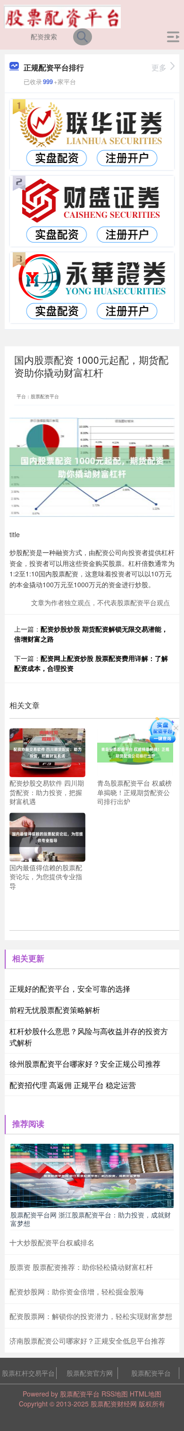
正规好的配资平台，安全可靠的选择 (69, 988)
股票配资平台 (151, 1373)
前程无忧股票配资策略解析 (54, 1009)
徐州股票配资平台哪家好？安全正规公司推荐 (84, 1063)
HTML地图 (145, 1393)
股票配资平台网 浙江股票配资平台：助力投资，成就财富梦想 (90, 1219)
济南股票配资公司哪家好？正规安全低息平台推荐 (87, 1340)
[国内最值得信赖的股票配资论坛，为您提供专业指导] (47, 835)
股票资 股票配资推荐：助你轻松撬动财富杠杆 (81, 1267)
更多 (159, 67)
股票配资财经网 (114, 1403)
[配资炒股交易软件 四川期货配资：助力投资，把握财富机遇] (47, 751)
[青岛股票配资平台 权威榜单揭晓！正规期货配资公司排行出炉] (135, 751)
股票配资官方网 (90, 1373)
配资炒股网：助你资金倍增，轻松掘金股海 (76, 1291)
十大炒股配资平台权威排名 (51, 1242)
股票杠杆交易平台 (28, 1373)
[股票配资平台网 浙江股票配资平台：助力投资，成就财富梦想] (92, 1174)
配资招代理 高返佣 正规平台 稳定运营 (72, 1085)
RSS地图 (114, 1393)
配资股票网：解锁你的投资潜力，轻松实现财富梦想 (90, 1316)
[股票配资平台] (62, 15)
